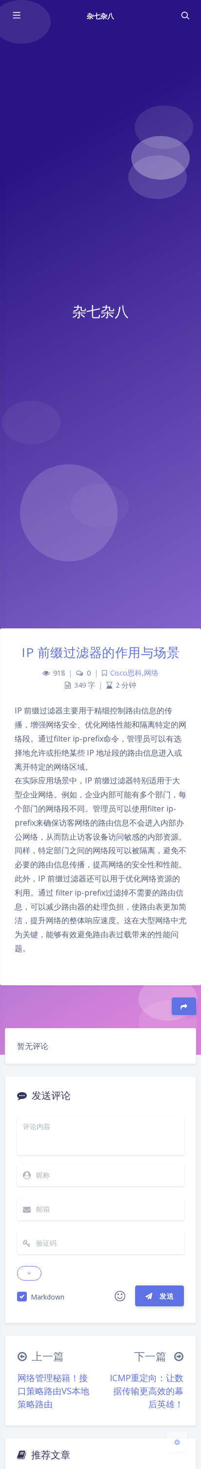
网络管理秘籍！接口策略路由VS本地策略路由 (53, 1391)
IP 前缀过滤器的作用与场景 (100, 652)
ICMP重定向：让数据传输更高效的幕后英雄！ (146, 1391)
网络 (151, 672)
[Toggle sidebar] (16, 15)
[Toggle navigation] (185, 15)
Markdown (47, 1296)
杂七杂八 (100, 15)
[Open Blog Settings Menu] (177, 1442)
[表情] (120, 1296)
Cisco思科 (126, 672)
